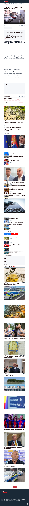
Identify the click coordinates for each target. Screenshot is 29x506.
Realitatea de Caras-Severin (16, 498)
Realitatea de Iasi (21, 498)
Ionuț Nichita (23, 282)
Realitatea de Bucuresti (3, 499)
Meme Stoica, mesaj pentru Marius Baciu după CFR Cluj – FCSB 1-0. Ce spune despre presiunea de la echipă (14, 466)
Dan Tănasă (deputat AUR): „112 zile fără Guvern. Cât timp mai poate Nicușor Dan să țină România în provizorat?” (17, 189)
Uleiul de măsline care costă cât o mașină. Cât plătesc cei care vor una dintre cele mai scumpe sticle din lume (14, 284)
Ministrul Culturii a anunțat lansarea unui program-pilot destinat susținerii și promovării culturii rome (14, 122)
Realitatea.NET (2, 498)
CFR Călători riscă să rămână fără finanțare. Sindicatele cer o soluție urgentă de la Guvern (16, 218)
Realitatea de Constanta (17, 499)
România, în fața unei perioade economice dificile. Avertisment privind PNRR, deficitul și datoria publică (13, 411)
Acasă (5, 3)
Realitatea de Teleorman (8, 500)
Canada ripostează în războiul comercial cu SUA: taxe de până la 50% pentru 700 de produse (15, 92)
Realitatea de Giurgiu (3, 500)
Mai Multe (14, 486)
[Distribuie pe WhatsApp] (22, 25)
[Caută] (22, 1)
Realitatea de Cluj (23, 499)
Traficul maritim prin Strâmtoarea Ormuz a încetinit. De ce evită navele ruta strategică (16, 252)
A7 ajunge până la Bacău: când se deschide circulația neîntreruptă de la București (15, 90)
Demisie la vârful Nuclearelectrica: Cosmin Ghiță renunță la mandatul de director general (14, 88)
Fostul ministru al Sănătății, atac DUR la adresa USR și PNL (13, 127)
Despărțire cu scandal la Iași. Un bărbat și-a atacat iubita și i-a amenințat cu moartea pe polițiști (13, 484)
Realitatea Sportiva (6, 498)
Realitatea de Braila (13, 499)
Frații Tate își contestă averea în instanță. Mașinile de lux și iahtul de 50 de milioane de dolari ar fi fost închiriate (14, 339)
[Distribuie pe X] (24, 25)
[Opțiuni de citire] (27, 504)
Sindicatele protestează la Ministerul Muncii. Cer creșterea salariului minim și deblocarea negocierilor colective (16, 225)
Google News (21, 102)
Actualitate (9, 3)
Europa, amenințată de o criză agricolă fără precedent (12, 120)
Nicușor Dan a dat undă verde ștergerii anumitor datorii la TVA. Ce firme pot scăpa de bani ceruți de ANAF (17, 185)
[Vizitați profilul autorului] (4, 25)
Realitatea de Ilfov (8, 499)
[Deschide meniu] (24, 1)
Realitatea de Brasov (26, 498)
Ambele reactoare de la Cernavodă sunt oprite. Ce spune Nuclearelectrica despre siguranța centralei (12, 393)
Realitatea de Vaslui (18, 500)
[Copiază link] (19, 25)
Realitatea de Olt (13, 500)
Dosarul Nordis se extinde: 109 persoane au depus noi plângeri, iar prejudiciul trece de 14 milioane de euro (14, 320)
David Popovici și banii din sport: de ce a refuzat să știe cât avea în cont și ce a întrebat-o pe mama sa (17, 163)
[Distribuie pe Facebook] (21, 25)
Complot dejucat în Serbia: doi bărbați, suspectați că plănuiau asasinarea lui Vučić (14, 86)
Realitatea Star (10, 498)
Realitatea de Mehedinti (22, 355)
